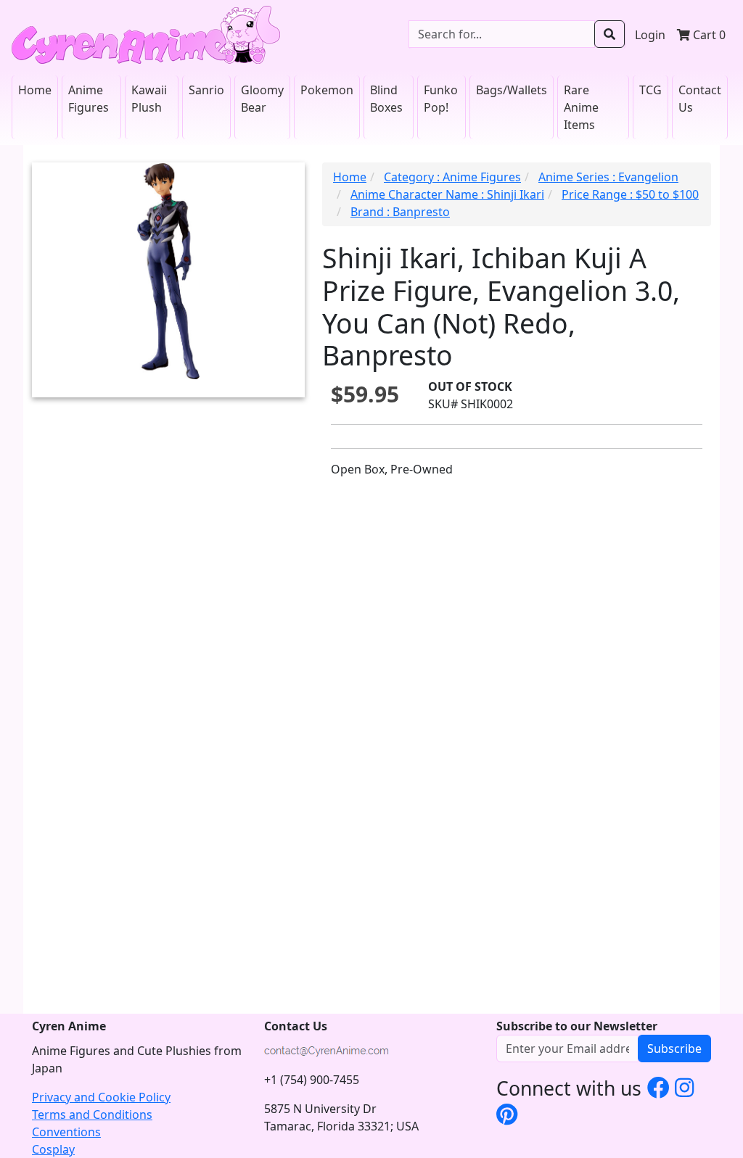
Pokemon (326, 90)
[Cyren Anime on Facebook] (658, 1087)
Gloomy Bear (262, 98)
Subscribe (674, 1048)
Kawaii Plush (149, 98)
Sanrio (206, 90)
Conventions (66, 1132)
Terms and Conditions (92, 1114)
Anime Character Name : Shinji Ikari (447, 194)
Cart (708, 35)
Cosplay (53, 1149)
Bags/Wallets (511, 90)
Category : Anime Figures (452, 177)
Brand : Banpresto (400, 212)
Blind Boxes (386, 98)
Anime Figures (88, 98)
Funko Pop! (441, 98)
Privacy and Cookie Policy (101, 1097)
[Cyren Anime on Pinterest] (506, 1114)
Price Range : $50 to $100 (630, 194)
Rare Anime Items (581, 107)
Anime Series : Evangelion (608, 177)
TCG (650, 90)
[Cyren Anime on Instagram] (684, 1087)
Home (35, 90)
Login (650, 35)
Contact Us (699, 98)
